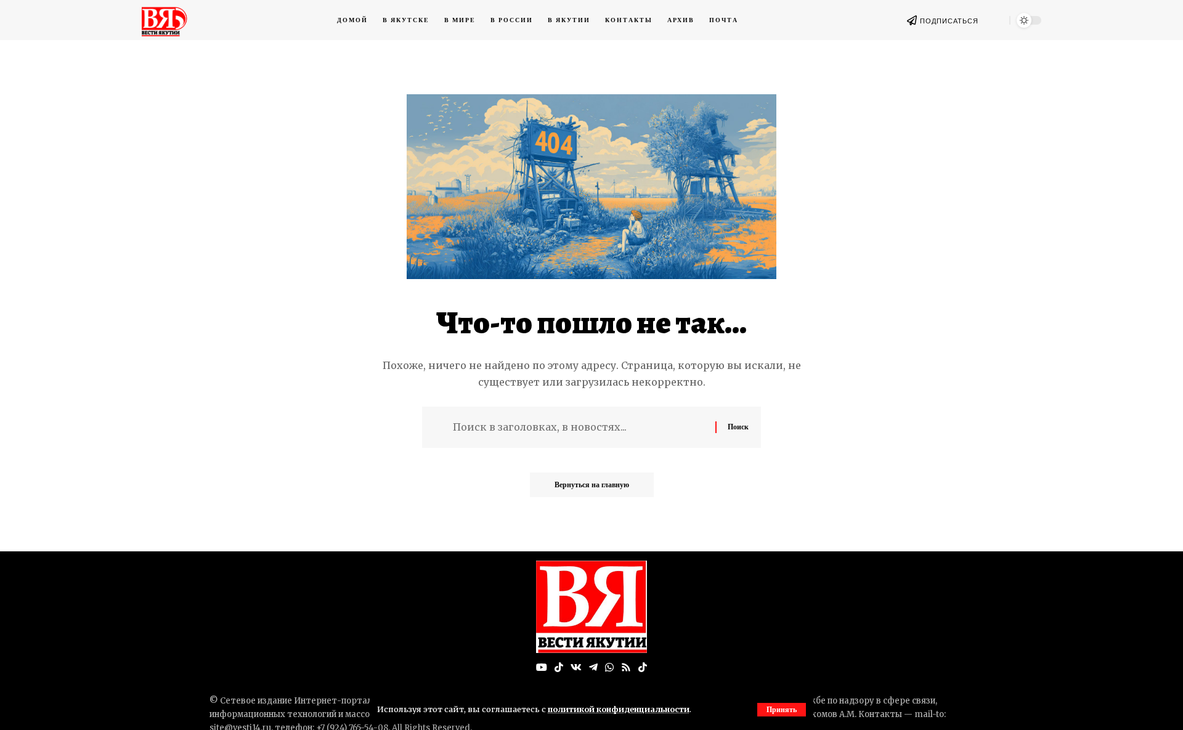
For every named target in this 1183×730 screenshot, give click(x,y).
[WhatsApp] (609, 667)
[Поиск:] (579, 427)
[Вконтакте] (576, 667)
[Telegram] (593, 667)
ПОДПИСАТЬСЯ (949, 21)
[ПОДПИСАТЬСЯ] (912, 20)
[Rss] (626, 667)
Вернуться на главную (592, 484)
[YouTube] (541, 667)
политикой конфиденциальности (618, 709)
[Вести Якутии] (591, 607)
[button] (781, 709)
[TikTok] (558, 667)
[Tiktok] (642, 667)
